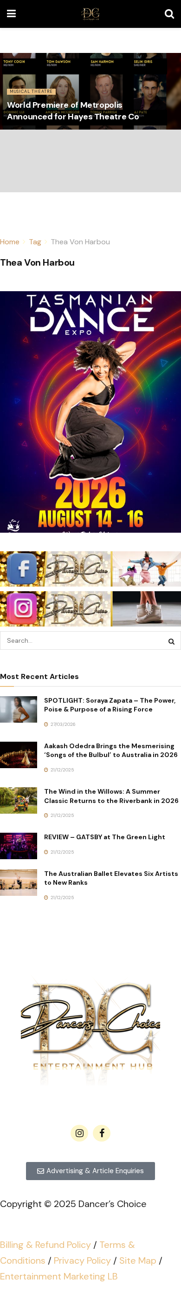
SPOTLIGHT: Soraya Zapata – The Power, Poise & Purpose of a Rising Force (109, 705)
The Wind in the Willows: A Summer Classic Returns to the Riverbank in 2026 (111, 796)
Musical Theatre (31, 91)
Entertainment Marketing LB (59, 1276)
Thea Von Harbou (80, 242)
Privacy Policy (82, 1260)
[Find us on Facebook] (101, 1133)
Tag (35, 242)
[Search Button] (169, 14)
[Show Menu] (11, 14)
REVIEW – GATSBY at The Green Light (104, 837)
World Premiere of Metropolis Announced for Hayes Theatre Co (73, 110)
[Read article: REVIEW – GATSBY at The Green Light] (18, 846)
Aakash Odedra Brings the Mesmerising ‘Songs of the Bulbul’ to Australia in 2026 (111, 750)
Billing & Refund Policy (45, 1245)
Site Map (137, 1260)
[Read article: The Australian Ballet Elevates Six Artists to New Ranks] (18, 882)
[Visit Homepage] (90, 14)
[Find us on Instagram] (79, 1133)
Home (9, 242)
